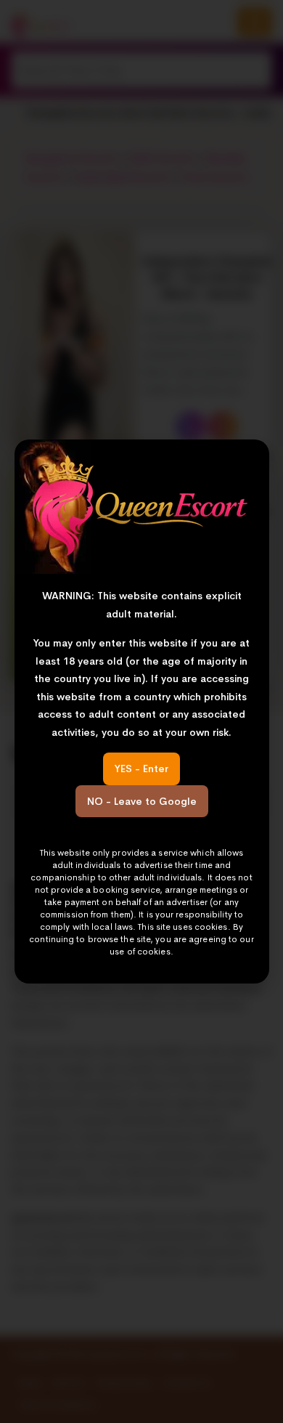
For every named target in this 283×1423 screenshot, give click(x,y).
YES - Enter (141, 768)
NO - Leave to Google (142, 801)
